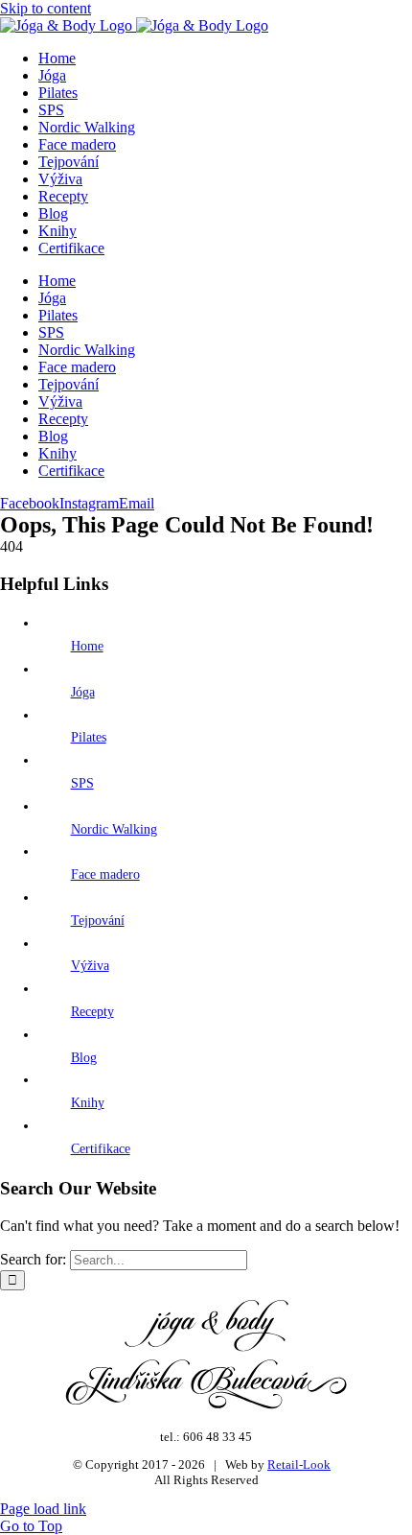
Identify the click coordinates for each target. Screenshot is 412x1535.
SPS (82, 783)
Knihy (87, 1103)
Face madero (105, 874)
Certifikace (100, 1149)
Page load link (43, 1508)
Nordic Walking (114, 829)
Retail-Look (299, 1464)
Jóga (83, 692)
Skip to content (45, 8)
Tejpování (98, 920)
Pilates (88, 737)
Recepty (92, 1011)
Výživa (90, 965)
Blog (84, 1058)
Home (87, 646)
